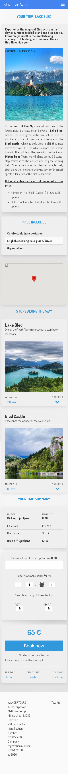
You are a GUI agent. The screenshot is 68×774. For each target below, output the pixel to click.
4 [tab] (42, 115)
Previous (2, 84)
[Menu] (63, 4)
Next (66, 84)
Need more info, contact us (34, 655)
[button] (34, 279)
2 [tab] (31, 115)
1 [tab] (26, 115)
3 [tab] (37, 115)
